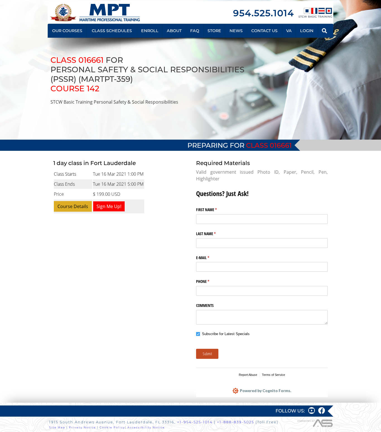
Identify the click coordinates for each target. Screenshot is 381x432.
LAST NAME (212, 233)
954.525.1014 (263, 13)
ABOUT (174, 30)
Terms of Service (273, 374)
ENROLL (149, 30)
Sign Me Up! (109, 206)
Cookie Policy (112, 427)
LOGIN (307, 30)
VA (289, 30)
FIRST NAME (213, 209)
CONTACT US (264, 30)
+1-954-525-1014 (195, 422)
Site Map (57, 427)
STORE (214, 30)
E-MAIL (209, 257)
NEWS (236, 30)
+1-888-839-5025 (235, 422)
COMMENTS (205, 305)
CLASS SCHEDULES (112, 30)
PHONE (209, 281)
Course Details (72, 206)
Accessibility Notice (146, 427)
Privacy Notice (82, 427)
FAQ (194, 30)
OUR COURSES (67, 30)
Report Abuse (248, 374)
